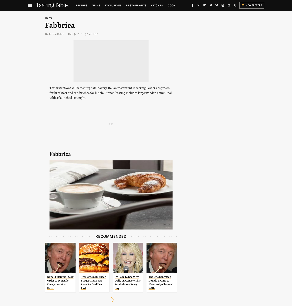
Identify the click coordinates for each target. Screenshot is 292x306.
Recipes (82, 5)
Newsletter (254, 5)
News (96, 5)
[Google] (229, 6)
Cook (172, 5)
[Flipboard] (204, 6)
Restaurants (136, 5)
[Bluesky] (216, 6)
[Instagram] (223, 6)
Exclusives (113, 5)
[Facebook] (192, 6)
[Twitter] (198, 6)
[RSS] (235, 6)
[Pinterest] (210, 6)
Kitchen (157, 5)
